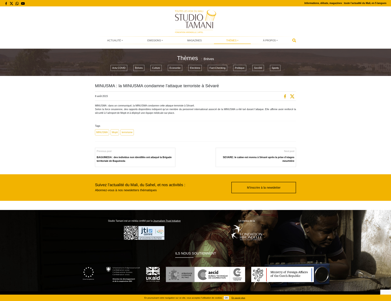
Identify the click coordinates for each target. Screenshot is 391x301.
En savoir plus (238, 298)
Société (258, 68)
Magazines (194, 40)
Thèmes (231, 40)
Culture (156, 68)
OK (226, 298)
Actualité (114, 40)
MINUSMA (102, 132)
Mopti (115, 132)
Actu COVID (119, 68)
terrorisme (127, 132)
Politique (240, 68)
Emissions (154, 40)
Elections (195, 68)
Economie (175, 68)
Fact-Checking (217, 68)
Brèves (139, 68)
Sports (275, 68)
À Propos (269, 40)
